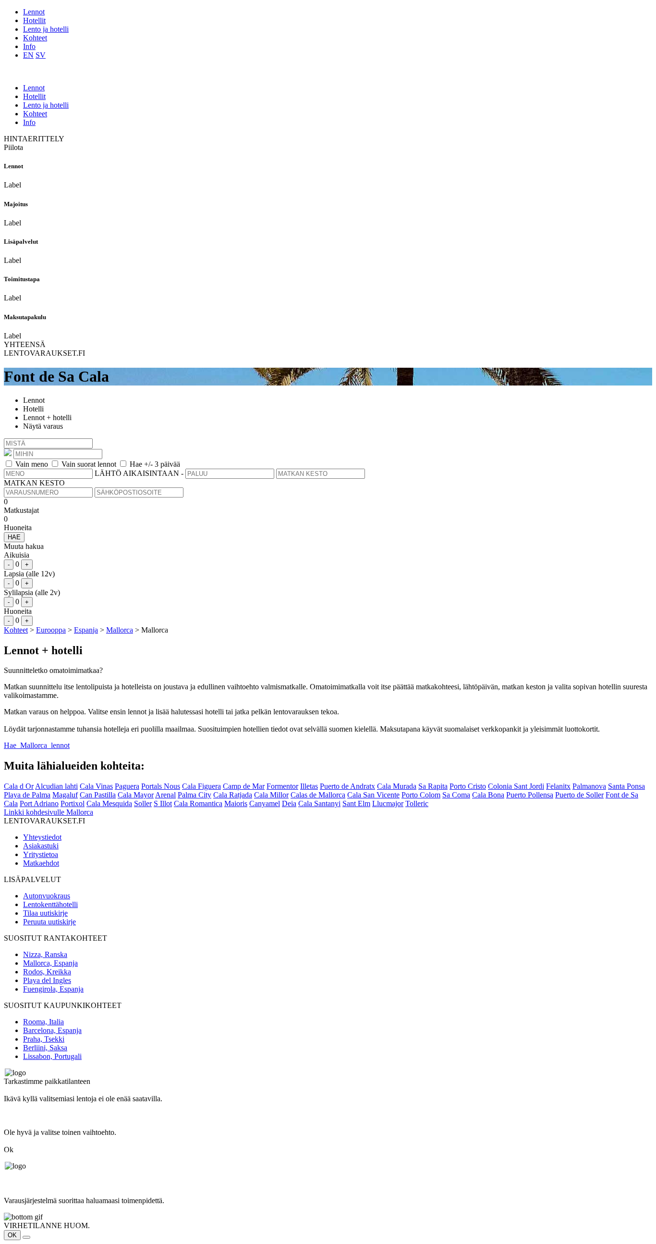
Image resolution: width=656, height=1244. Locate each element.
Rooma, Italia (43, 1022)
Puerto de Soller (579, 795)
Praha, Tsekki (43, 1039)
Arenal (165, 795)
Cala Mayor (136, 795)
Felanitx (558, 786)
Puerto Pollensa (529, 795)
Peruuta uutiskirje (49, 922)
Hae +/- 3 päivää (155, 464)
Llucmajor (387, 803)
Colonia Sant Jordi (516, 786)
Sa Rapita (433, 786)
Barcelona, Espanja (52, 1030)
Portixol (73, 803)
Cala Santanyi (319, 803)
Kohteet (35, 38)
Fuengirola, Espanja (53, 989)
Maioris (235, 803)
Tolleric (416, 803)
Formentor (282, 786)
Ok (8, 1149)
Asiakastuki (41, 846)
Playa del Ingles (47, 980)
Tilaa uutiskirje (45, 913)
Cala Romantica (198, 803)
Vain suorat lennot (88, 464)
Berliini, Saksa (45, 1048)
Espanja (86, 630)
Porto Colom (420, 795)
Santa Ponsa (626, 786)
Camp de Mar (244, 786)
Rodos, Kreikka (47, 972)
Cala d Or (19, 786)
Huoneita (18, 527)
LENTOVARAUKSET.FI (44, 353)
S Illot (163, 803)
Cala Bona (488, 795)
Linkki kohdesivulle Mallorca (48, 812)
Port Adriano (39, 803)
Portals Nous (160, 786)
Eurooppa (51, 630)
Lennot (34, 12)
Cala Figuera (201, 786)
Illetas (309, 786)
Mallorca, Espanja (50, 963)
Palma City (194, 795)
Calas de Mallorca (318, 795)
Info (29, 46)
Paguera (127, 786)
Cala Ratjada (232, 795)
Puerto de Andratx (347, 786)
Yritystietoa (40, 854)
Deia (289, 803)
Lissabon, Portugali (52, 1056)
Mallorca (119, 630)
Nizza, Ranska (45, 954)
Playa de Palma (27, 795)
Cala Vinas (96, 786)
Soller (143, 803)
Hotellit (34, 20)
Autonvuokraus (46, 896)
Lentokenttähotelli (50, 904)
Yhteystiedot (42, 837)
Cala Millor (271, 795)
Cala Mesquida (109, 803)
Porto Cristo (467, 786)
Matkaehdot (41, 863)
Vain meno (31, 464)
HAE (14, 537)
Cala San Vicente (373, 795)
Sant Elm (356, 803)
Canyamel (264, 803)
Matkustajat (21, 510)
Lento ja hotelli (46, 29)
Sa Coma (456, 795)
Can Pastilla (98, 795)
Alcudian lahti (56, 786)
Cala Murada (396, 786)
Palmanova (589, 786)
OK (12, 1235)
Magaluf (65, 795)
